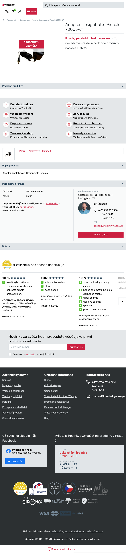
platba (17, 385)
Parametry (34, 150)
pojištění (17, 396)
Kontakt (6, 380)
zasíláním (30, 354)
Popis (22, 150)
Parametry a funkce (13, 183)
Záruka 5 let (81, 113)
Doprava (7, 385)
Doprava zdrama (21, 123)
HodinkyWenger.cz (60, 531)
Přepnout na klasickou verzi (65, 549)
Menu (33, 11)
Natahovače (25, 20)
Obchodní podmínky (13, 418)
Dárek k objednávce (86, 104)
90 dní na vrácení (21, 113)
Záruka (6, 396)
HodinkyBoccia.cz (94, 531)
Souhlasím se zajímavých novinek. (34, 354)
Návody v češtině (84, 133)
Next (122, 301)
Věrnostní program (12, 412)
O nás (47, 380)
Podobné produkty (12, 86)
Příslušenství (11, 20)
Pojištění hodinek (21, 104)
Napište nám (52, 203)
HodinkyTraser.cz (77, 531)
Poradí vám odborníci (87, 123)
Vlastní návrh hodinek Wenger (60, 396)
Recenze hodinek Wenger (57, 407)
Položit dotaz (101, 234)
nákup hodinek (27, 207)
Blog (46, 418)
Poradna (7, 401)
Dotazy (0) (48, 150)
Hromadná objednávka (56, 401)
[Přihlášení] (19, 11)
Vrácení (6, 390)
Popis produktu (10, 165)
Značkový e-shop (21, 133)
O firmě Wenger (52, 385)
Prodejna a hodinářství (14, 407)
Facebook (9, 440)
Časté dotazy (51, 390)
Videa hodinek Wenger (56, 412)
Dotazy (6, 246)
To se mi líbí (16, 461)
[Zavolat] (6, 11)
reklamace (18, 390)
